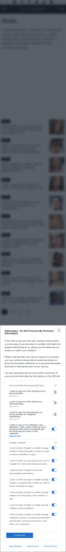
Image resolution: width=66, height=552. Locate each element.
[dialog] (33, 438)
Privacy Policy (50, 546)
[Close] (60, 331)
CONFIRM (19, 535)
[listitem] (33, 385)
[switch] (54, 392)
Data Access (33, 546)
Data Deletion (15, 546)
